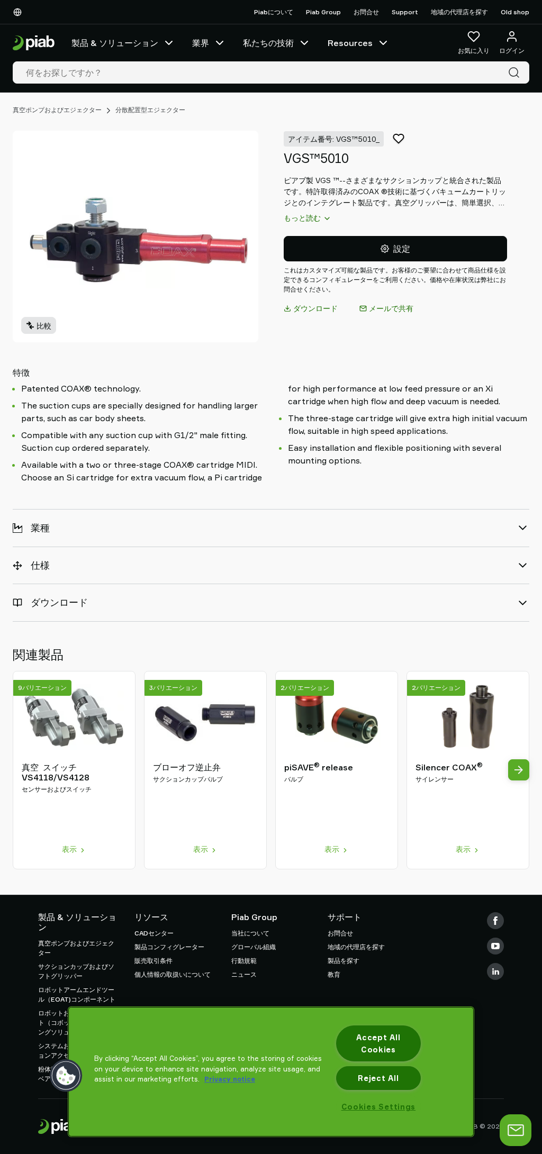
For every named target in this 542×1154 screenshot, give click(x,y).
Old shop (515, 12)
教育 (334, 974)
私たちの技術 (268, 43)
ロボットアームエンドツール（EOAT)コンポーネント (76, 994)
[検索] (516, 72)
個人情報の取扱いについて (172, 974)
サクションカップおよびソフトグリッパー (76, 971)
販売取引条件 (153, 961)
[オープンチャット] (515, 1130)
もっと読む (302, 217)
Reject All (378, 1078)
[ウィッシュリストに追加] (398, 139)
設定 (401, 248)
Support (405, 12)
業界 (200, 43)
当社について (250, 933)
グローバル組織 (253, 947)
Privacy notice (229, 1079)
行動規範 (244, 961)
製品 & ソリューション (114, 43)
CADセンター (154, 933)
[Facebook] (495, 920)
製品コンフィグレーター (169, 947)
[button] (66, 1076)
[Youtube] (495, 946)
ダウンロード (315, 308)
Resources (350, 43)
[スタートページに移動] (34, 43)
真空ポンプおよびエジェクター (57, 110)
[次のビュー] (518, 769)
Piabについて (273, 12)
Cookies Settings (378, 1106)
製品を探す (343, 961)
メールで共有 (391, 308)
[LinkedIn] (495, 971)
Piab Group (323, 12)
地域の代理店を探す (459, 12)
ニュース (244, 974)
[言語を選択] (19, 12)
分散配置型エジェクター (150, 110)
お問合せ (366, 12)
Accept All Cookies (378, 1043)
